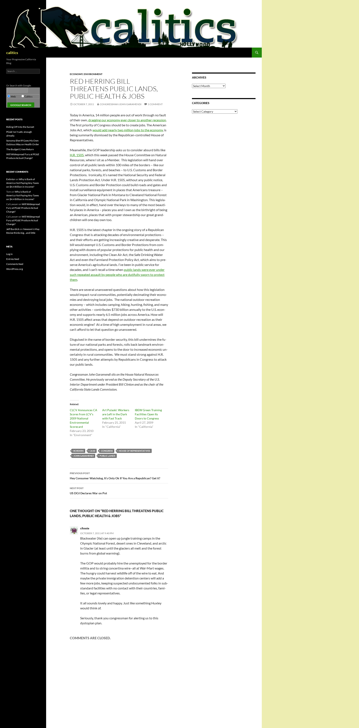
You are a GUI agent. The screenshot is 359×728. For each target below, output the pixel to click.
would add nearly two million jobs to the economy (127, 130)
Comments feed (14, 264)
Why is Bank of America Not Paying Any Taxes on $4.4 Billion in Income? (22, 183)
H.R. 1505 (77, 155)
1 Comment (155, 104)
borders (78, 450)
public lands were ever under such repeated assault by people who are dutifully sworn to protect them (117, 275)
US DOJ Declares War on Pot (88, 491)
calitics (12, 52)
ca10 (92, 450)
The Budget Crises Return (20, 149)
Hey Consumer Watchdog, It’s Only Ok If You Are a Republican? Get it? (115, 476)
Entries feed (12, 259)
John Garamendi (83, 455)
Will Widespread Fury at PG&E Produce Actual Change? (23, 208)
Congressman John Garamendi (120, 104)
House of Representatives (134, 450)
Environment (93, 74)
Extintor (10, 179)
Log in (9, 254)
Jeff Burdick (12, 229)
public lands (107, 455)
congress (107, 450)
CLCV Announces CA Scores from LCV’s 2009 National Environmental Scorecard (83, 418)
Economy (76, 74)
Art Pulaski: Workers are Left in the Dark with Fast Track (115, 414)
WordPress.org (14, 269)
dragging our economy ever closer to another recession (127, 120)
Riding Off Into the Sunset (20, 126)
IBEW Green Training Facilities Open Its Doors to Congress (148, 414)
